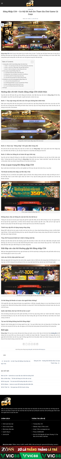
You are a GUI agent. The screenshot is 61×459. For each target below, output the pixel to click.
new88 (26, 444)
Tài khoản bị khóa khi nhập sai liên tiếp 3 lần (14, 72)
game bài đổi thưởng (47, 444)
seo (37, 18)
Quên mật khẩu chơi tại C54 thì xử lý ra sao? (14, 84)
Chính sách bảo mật (8, 424)
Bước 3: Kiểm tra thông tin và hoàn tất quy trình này (15, 69)
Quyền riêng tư (6, 432)
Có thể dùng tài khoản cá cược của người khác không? (16, 82)
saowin (56, 444)
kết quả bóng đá (37, 444)
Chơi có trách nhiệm (8, 426)
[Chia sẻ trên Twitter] (29, 344)
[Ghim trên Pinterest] (34, 344)
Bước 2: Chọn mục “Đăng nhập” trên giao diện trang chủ (16, 67)
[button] (2, 3)
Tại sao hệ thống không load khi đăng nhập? (14, 85)
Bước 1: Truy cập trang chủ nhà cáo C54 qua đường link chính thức (19, 65)
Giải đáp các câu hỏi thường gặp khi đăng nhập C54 (15, 79)
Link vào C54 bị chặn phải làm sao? (12, 81)
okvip (18, 444)
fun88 (22, 444)
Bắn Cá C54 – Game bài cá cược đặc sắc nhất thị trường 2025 (17, 375)
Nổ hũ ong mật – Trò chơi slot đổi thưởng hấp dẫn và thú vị (16, 381)
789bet (14, 444)
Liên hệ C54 (6, 434)
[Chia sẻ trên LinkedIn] (37, 344)
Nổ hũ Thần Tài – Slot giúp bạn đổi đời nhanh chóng (15, 387)
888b (30, 444)
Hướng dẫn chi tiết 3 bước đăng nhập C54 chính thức (15, 64)
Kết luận (5, 87)
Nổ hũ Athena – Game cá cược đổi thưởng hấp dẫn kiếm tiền (17, 384)
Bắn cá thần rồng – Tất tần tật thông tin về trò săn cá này (16, 378)
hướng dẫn (30, 9)
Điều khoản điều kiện (8, 429)
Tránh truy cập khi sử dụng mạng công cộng (14, 75)
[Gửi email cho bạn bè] (32, 344)
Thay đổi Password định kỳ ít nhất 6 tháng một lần (15, 77)
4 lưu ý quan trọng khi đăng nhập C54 (11, 71)
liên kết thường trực (41, 349)
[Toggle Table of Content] (31, 62)
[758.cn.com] (30, 3)
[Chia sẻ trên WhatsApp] (24, 344)
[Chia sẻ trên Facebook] (26, 344)
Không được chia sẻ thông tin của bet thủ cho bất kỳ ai (16, 74)
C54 (8, 53)
